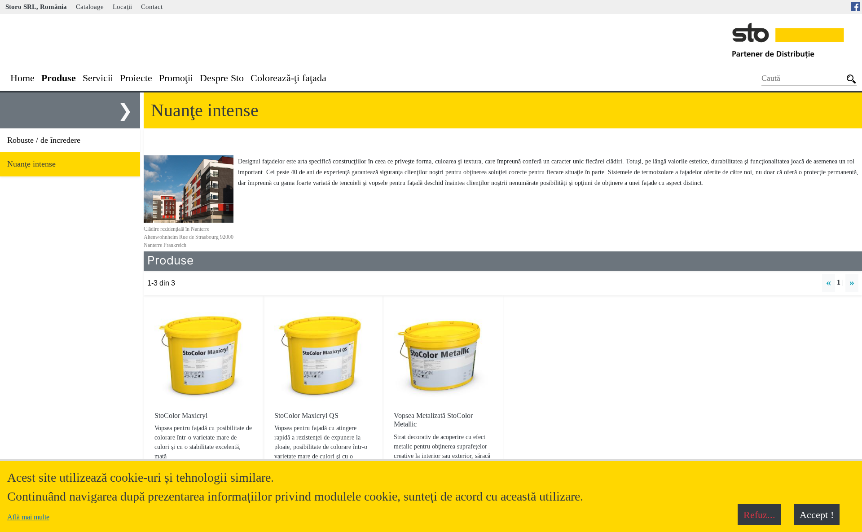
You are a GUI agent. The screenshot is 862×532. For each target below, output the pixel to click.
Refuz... (759, 514)
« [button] (828, 282)
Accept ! (817, 514)
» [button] (851, 282)
